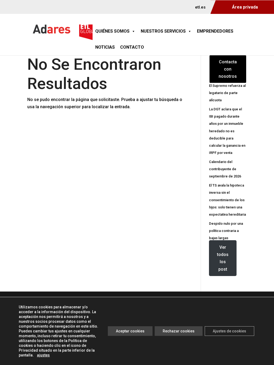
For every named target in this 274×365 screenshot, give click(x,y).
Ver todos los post (223, 258)
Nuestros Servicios (163, 31)
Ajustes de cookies (229, 331)
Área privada (245, 7)
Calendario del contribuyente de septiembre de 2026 (225, 169)
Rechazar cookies (179, 331)
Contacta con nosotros (228, 69)
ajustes (43, 355)
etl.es (200, 7)
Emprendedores (215, 31)
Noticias (105, 47)
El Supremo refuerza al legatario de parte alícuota (227, 93)
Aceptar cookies (130, 331)
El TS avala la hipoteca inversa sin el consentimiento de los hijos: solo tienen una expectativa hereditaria (227, 199)
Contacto (132, 47)
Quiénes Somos (112, 31)
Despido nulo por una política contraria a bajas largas (226, 231)
